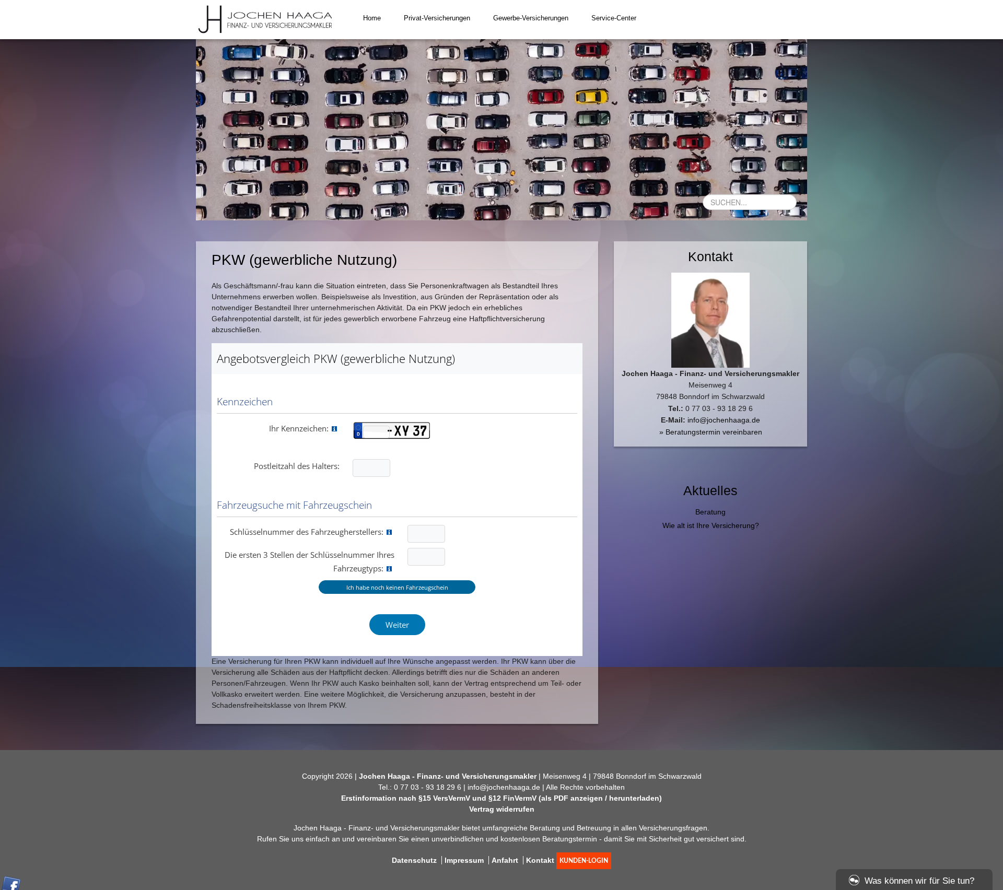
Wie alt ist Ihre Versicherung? (710, 525)
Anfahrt (505, 860)
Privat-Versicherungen (437, 18)
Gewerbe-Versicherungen (530, 18)
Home (372, 18)
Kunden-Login (583, 861)
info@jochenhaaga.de (723, 420)
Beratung (710, 512)
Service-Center (613, 18)
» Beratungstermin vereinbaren (710, 432)
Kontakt (540, 860)
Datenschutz (414, 860)
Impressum (464, 860)
